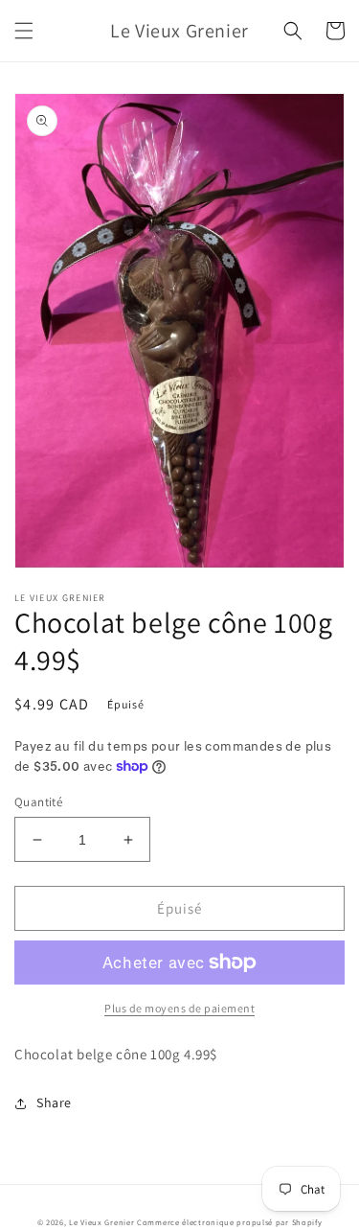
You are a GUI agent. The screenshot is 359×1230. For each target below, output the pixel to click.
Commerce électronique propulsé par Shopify (229, 1222)
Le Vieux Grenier (101, 1222)
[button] (24, 31)
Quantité (38, 802)
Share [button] (54, 1102)
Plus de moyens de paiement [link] (179, 1008)
